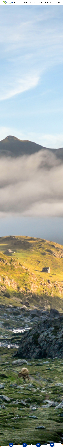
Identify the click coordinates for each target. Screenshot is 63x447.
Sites (30, 2)
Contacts (58, 2)
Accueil (15, 2)
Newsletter (51, 2)
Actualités (41, 2)
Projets (25, 2)
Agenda (46, 2)
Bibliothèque (35, 2)
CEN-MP (20, 2)
